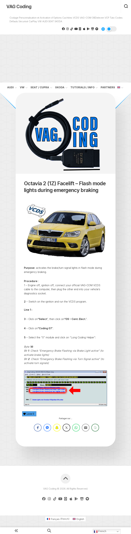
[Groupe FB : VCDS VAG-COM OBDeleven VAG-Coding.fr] (63, 28)
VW (22, 87)
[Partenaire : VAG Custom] (92, 28)
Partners (108, 87)
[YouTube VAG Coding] (75, 28)
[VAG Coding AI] (80, 28)
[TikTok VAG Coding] (71, 28)
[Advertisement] (65, 58)
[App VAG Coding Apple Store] (84, 28)
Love (30, 413)
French (102, 531)
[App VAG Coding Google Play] (88, 28)
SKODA (59, 87)
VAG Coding (18, 6)
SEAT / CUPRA (40, 87)
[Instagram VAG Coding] (67, 28)
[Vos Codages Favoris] (96, 28)
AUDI (10, 87)
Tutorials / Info (82, 87)
